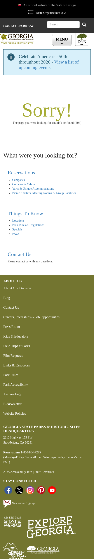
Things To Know (25, 213)
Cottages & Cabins (23, 184)
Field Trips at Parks (16, 346)
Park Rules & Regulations (28, 225)
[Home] (21, 39)
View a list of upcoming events (49, 64)
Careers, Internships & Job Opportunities (31, 317)
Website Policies (14, 413)
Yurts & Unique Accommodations (33, 188)
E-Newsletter (12, 404)
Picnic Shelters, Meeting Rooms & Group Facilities (44, 193)
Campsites (18, 180)
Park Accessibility (15, 384)
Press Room (11, 327)
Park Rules (10, 375)
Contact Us (19, 254)
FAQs (15, 233)
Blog (6, 298)
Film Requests (13, 355)
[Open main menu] (62, 40)
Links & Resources (16, 365)
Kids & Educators (15, 336)
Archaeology (12, 394)
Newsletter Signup (23, 503)
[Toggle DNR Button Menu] (81, 39)
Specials (17, 229)
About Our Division (17, 288)
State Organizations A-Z (51, 12)
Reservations (21, 172)
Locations (18, 220)
